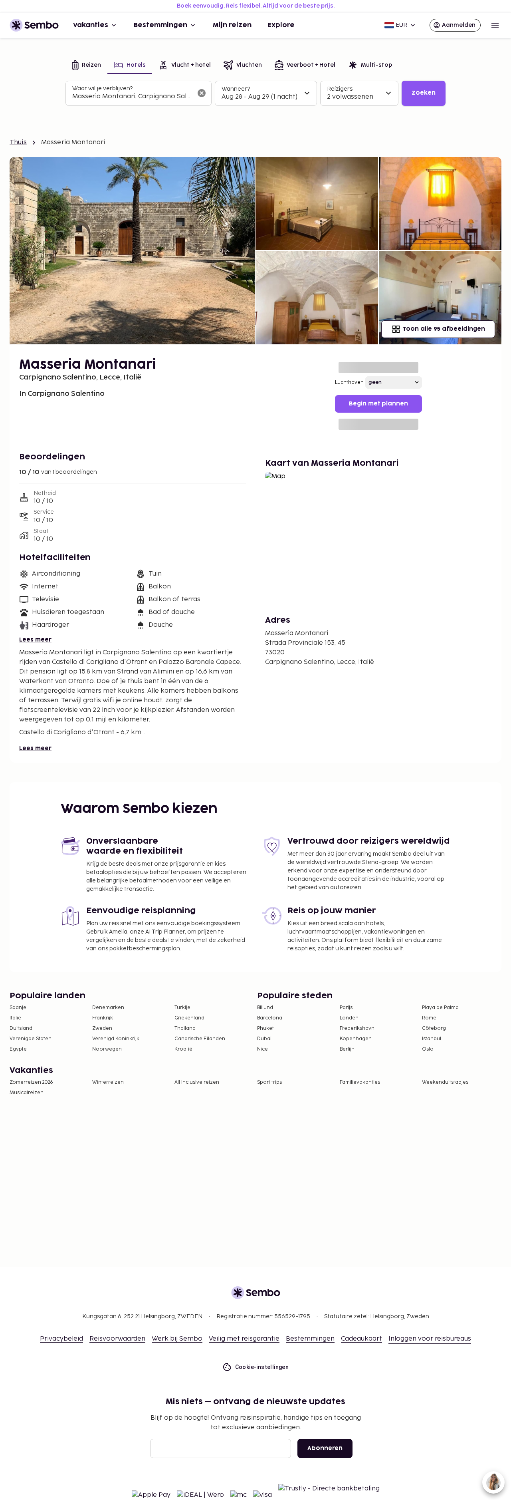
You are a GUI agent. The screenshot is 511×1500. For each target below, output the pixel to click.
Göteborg (434, 1028)
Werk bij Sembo (177, 1339)
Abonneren (325, 1448)
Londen (349, 1018)
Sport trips (269, 1082)
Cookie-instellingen (262, 1367)
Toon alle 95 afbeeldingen (443, 329)
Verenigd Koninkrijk (115, 1039)
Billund (265, 1008)
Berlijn (347, 1049)
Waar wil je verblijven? (102, 88)
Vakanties (90, 25)
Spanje (18, 1008)
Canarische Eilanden (199, 1039)
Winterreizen (108, 1082)
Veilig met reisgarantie (244, 1339)
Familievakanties (360, 1082)
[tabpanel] (255, 93)
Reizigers (340, 88)
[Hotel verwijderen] (201, 93)
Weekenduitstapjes (445, 1082)
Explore (281, 25)
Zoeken (424, 92)
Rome (429, 1018)
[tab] (86, 65)
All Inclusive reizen (196, 1082)
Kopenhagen (356, 1039)
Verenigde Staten (30, 1039)
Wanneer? (236, 88)
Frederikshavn (357, 1028)
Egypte (18, 1049)
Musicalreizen (27, 1093)
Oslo (428, 1049)
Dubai (264, 1039)
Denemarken (108, 1008)
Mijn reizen (232, 25)
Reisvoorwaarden (117, 1339)
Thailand (185, 1028)
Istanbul (431, 1039)
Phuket (265, 1028)
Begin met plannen (378, 403)
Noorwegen (107, 1049)
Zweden (102, 1028)
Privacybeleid (61, 1339)
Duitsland (21, 1028)
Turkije (182, 1008)
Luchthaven (349, 382)
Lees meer (35, 639)
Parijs (346, 1008)
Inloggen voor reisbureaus (429, 1339)
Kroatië (183, 1049)
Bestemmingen (160, 25)
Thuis (18, 142)
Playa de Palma (440, 1008)
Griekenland (189, 1018)
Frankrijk (102, 1018)
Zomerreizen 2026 (31, 1082)
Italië (15, 1018)
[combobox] (132, 97)
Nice (262, 1049)
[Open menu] (495, 25)
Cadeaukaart (361, 1339)
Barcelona (269, 1018)
